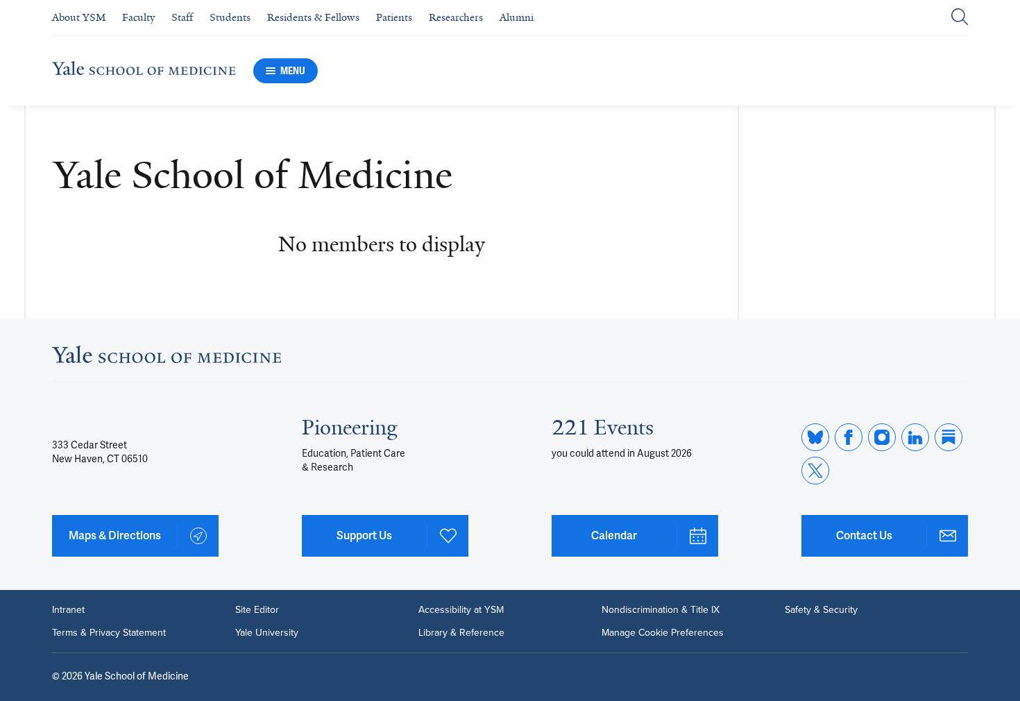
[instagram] (882, 437)
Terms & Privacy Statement (109, 632)
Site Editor (257, 609)
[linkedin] (915, 437)
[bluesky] (815, 437)
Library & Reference (461, 632)
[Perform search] (959, 17)
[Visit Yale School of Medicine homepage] (166, 358)
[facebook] (848, 437)
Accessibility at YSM (461, 609)
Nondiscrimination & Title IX (661, 609)
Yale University (266, 632)
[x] (815, 470)
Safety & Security (821, 609)
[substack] (948, 437)
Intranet (68, 609)
